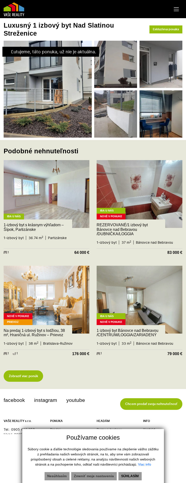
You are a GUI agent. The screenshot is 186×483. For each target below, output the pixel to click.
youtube (75, 400)
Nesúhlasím (57, 476)
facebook (14, 400)
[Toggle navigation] (176, 9)
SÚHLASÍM (130, 476)
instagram (45, 400)
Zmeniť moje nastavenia (94, 476)
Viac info (144, 464)
